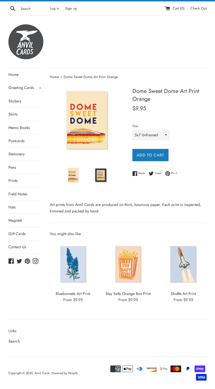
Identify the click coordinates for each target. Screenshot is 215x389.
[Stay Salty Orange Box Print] (128, 264)
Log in (54, 8)
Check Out (198, 8)
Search (14, 341)
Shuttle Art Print (183, 293)
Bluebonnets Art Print (73, 293)
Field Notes (17, 194)
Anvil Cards (42, 373)
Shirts (13, 114)
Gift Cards (17, 233)
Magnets (15, 220)
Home (13, 74)
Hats (12, 207)
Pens (12, 167)
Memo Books (19, 127)
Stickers (14, 101)
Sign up (71, 8)
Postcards (16, 141)
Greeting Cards (24, 87)
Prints (13, 180)
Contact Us (17, 247)
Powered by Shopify (65, 373)
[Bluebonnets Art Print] (73, 264)
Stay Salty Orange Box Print (128, 293)
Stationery (16, 154)
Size (135, 126)
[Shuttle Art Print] (183, 264)
